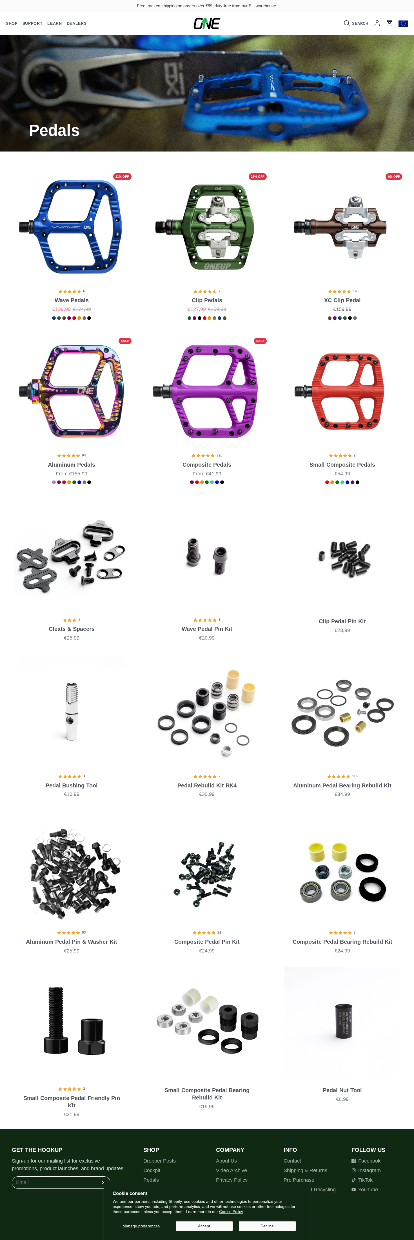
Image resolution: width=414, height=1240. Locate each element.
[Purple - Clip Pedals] (194, 318)
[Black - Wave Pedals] (89, 318)
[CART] (389, 23)
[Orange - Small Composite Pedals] (332, 482)
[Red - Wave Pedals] (74, 318)
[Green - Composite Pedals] (207, 482)
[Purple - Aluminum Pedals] (59, 482)
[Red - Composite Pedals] (197, 482)
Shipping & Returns (305, 1170)
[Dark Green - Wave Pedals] (59, 318)
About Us (226, 1161)
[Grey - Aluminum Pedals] (84, 482)
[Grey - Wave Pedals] (84, 318)
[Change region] (403, 23)
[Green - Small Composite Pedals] (337, 482)
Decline (267, 1226)
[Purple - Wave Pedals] (69, 318)
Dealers (77, 23)
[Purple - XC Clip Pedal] (335, 318)
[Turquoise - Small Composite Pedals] (342, 482)
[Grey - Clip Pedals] (214, 318)
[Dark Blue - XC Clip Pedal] (340, 318)
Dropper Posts (159, 1161)
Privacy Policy (232, 1180)
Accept (204, 1226)
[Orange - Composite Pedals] (202, 482)
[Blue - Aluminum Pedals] (79, 482)
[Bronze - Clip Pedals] (224, 318)
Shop (12, 23)
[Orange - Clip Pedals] (209, 318)
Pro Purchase (299, 1180)
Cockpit (151, 1170)
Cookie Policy (231, 1211)
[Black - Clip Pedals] (199, 318)
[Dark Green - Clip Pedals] (189, 318)
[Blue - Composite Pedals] (217, 482)
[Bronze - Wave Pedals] (64, 318)
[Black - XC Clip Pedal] (350, 318)
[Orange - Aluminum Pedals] (69, 482)
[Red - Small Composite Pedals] (327, 482)
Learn (54, 23)
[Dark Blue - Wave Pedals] (54, 318)
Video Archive (231, 1170)
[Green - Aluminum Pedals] (74, 482)
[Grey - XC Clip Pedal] (355, 318)
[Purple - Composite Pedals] (192, 482)
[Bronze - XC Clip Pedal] (329, 318)
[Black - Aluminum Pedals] (89, 482)
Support (33, 23)
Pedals (151, 1180)
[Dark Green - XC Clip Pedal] (345, 318)
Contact (292, 1161)
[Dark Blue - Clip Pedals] (219, 318)
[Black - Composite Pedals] (222, 482)
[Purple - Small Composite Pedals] (352, 482)
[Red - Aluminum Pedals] (64, 482)
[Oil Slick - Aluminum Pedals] (54, 482)
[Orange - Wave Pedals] (79, 318)
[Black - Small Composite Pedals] (357, 482)
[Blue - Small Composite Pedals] (347, 482)
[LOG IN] (377, 23)
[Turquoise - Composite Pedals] (212, 482)
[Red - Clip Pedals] (204, 318)
